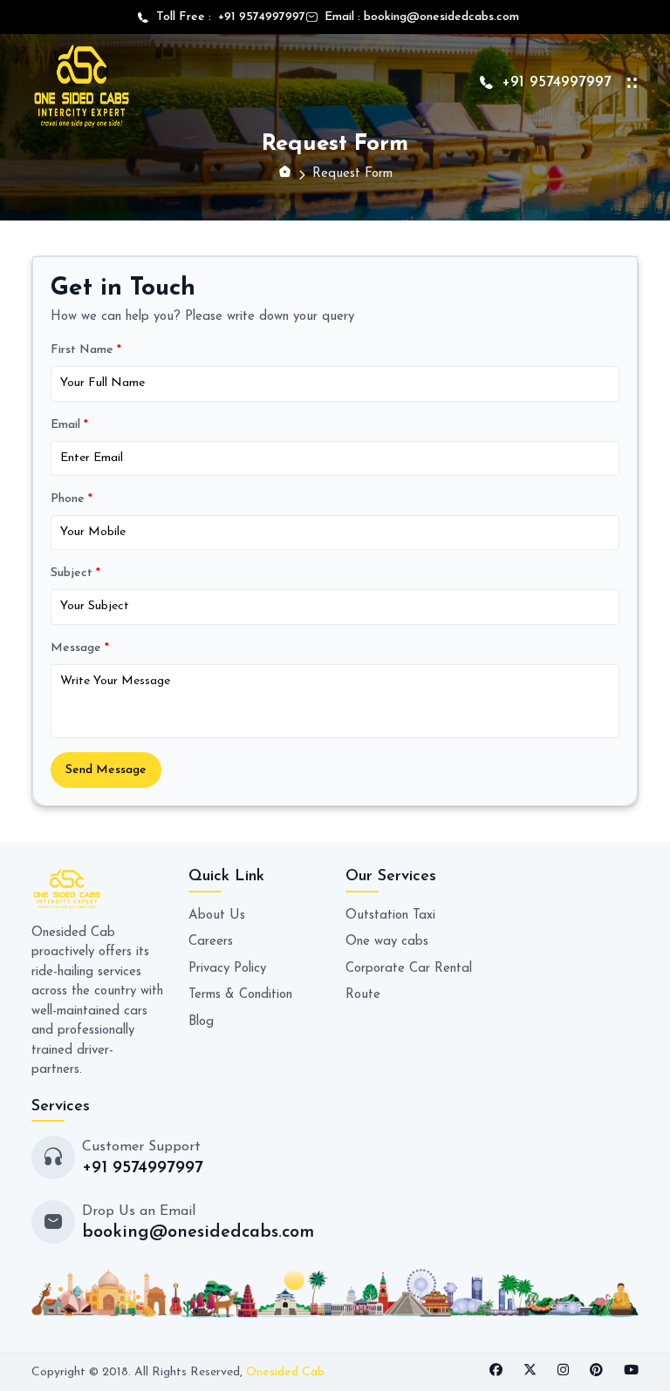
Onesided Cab (285, 1372)
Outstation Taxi (390, 915)
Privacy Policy (227, 968)
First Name (86, 349)
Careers (210, 941)
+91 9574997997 (258, 17)
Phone (71, 499)
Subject (75, 573)
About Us (216, 915)
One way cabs (386, 941)
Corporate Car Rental (408, 968)
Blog (201, 1021)
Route (362, 994)
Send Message (106, 770)
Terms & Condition (240, 994)
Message (80, 648)
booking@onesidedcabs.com (441, 17)
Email (69, 424)
